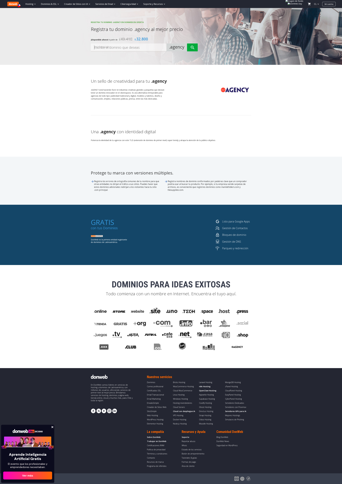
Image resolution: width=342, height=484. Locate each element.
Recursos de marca (155, 462)
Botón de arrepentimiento (193, 453)
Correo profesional (155, 386)
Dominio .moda (133, 335)
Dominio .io (224, 335)
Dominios (110, 228)
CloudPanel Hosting (233, 390)
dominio (102, 92)
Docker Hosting (179, 419)
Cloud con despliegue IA (184, 411)
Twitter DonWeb (98, 411)
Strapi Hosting (205, 415)
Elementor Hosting (155, 423)
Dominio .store (118, 311)
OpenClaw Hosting (207, 390)
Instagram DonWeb (109, 411)
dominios (104, 187)
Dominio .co (157, 347)
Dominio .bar (206, 323)
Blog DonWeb (222, 437)
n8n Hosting (204, 386)
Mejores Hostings (232, 415)
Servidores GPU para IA (235, 411)
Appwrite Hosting (206, 394)
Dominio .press (242, 311)
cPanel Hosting (231, 386)
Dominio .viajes (224, 323)
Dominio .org (140, 323)
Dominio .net (185, 335)
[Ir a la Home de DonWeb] (13, 4)
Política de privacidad (156, 449)
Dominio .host (224, 311)
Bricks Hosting (179, 382)
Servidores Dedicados (234, 403)
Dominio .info (186, 323)
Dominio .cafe (167, 335)
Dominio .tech (189, 311)
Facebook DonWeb (93, 411)
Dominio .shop (242, 335)
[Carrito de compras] (309, 4)
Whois (184, 445)
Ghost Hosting (205, 407)
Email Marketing (154, 399)
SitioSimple (152, 411)
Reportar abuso (188, 441)
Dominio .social (242, 323)
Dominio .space (207, 311)
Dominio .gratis (120, 323)
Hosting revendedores (182, 403)
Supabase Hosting (207, 399)
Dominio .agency (237, 347)
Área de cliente (188, 466)
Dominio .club (131, 347)
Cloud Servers (179, 407)
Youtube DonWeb (104, 411)
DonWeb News (222, 441)
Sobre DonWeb (154, 437)
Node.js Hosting (180, 423)
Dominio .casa (205, 335)
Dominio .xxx (104, 347)
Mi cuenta (328, 4)
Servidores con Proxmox (235, 407)
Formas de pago (189, 462)
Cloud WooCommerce (182, 390)
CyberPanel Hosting (233, 399)
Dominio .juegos (100, 335)
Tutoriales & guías (189, 458)
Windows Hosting (180, 399)
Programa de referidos (156, 466)
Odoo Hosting (205, 419)
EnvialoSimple (153, 403)
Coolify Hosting (205, 403)
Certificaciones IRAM (155, 445)
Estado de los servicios (192, 449)
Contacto (151, 458)
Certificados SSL (154, 390)
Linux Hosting (178, 394)
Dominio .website (137, 311)
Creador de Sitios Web (156, 407)
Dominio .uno (172, 311)
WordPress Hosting (155, 419)
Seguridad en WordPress (227, 445)
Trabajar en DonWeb (156, 441)
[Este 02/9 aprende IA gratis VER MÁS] (295, 3)
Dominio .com (163, 323)
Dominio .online (100, 311)
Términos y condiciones (157, 453)
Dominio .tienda (100, 323)
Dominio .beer (182, 347)
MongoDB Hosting (233, 382)
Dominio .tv (117, 335)
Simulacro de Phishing (234, 419)
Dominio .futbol (150, 335)
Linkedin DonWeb (114, 411)
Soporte (185, 437)
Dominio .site (155, 311)
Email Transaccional (155, 394)
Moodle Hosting (206, 423)
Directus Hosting (206, 411)
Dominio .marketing (209, 347)
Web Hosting (152, 415)
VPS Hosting (178, 415)
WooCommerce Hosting (183, 386)
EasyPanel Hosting (233, 394)
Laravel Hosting (205, 382)
